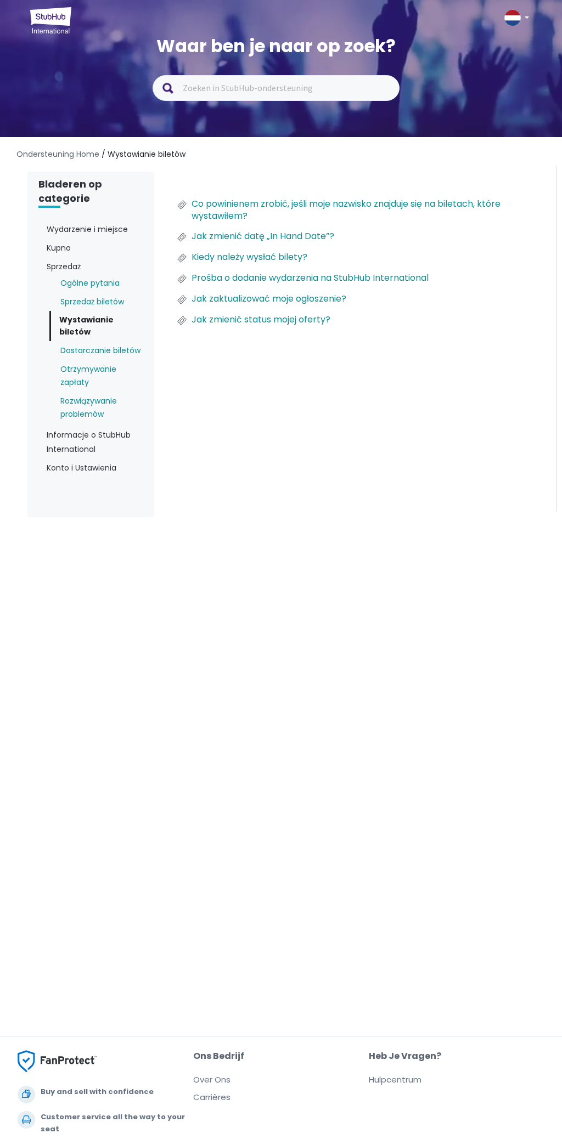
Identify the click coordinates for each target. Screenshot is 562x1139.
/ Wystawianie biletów (144, 154)
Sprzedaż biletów (92, 301)
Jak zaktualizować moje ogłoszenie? (269, 299)
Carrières (212, 1097)
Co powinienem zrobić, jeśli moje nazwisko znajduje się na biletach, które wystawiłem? (346, 210)
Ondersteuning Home (59, 154)
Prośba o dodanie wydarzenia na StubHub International (310, 278)
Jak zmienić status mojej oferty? (261, 320)
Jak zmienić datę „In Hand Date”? (263, 236)
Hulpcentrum (395, 1079)
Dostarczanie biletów (100, 350)
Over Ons (212, 1079)
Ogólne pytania (90, 282)
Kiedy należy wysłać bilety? (249, 257)
